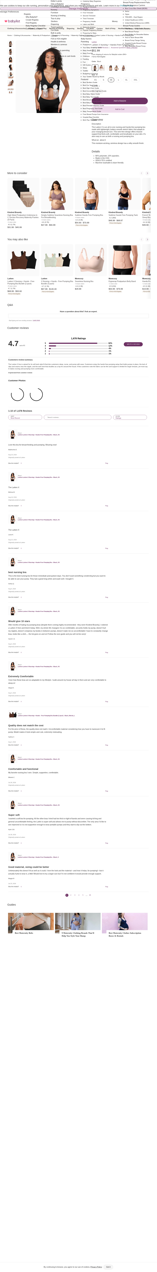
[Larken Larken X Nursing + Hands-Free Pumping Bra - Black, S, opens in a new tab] (12, 856)
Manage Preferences (78, 8)
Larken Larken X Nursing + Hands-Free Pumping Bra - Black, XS (39, 435)
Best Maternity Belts (24, 933)
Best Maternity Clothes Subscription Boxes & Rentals (125, 934)
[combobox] (25, 417)
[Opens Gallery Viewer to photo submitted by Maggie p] (17, 394)
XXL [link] (135, 80)
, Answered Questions (118, 47)
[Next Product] (147, 173)
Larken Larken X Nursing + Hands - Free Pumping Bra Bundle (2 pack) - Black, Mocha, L (46, 715)
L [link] (118, 80)
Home (9, 35)
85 (90, 895)
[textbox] (78, 316)
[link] (109, 67)
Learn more (36, 320)
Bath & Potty (110, 28)
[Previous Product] (141, 173)
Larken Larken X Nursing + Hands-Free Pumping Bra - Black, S (38, 857)
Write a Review (131, 47)
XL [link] (126, 80)
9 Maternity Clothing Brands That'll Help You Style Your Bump (78, 934)
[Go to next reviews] (93, 895)
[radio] (10, 43)
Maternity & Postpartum (41, 35)
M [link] (111, 80)
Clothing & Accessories (16, 28)
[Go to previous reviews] (63, 895)
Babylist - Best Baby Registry (12, 21)
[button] (78, 343)
